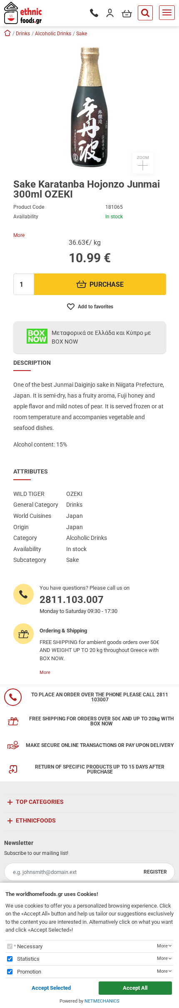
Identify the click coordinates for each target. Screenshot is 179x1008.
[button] (89, 107)
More (19, 235)
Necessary (29, 946)
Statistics (28, 959)
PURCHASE (107, 284)
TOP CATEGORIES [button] (40, 801)
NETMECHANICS (102, 1001)
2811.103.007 (72, 599)
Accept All (135, 988)
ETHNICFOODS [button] (36, 820)
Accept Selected (51, 988)
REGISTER (155, 872)
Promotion (29, 972)
